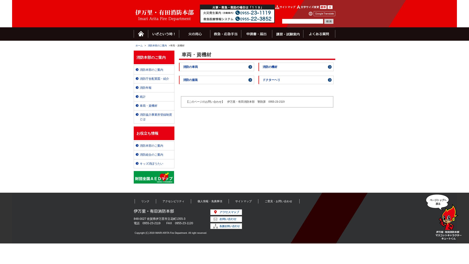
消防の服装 (190, 79)
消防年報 (146, 87)
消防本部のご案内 (157, 45)
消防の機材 (270, 66)
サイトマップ (243, 201)
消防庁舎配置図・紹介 (154, 78)
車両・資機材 (148, 105)
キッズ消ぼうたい (151, 163)
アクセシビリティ (173, 201)
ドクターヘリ (271, 79)
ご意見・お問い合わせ (278, 201)
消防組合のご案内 (151, 154)
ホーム (139, 45)
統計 (143, 96)
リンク (145, 201)
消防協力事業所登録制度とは (156, 117)
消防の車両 (190, 66)
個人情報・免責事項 (209, 201)
